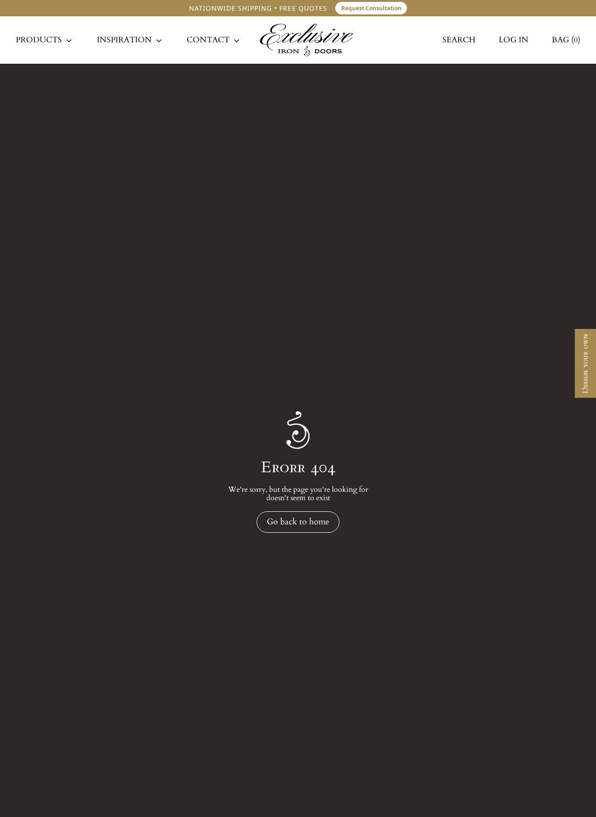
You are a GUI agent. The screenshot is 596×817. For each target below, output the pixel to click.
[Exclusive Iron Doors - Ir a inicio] (306, 40)
